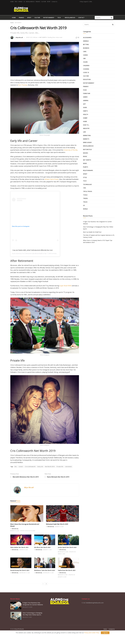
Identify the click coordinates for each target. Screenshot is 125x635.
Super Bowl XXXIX (65, 286)
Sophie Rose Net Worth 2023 (66, 570)
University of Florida (70, 150)
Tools (85, 195)
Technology (87, 184)
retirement (68, 466)
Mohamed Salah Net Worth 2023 (57, 524)
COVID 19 (86, 72)
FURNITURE (86, 93)
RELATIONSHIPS (88, 170)
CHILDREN (86, 65)
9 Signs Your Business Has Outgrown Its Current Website (33, 604)
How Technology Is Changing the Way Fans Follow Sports (32, 614)
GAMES (85, 97)
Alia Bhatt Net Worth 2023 (42, 547)
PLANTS (85, 167)
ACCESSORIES (87, 37)
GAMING (85, 100)
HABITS (85, 111)
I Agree (105, 633)
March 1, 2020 (48, 549)
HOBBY (85, 118)
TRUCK (85, 202)
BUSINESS (86, 48)
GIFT (84, 104)
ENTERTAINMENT (48, 17)
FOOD (85, 90)
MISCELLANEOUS (30, 1)
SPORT (48, 1)
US (24, 1)
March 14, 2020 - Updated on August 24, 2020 (23, 530)
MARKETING (87, 135)
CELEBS (14, 520)
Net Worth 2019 (50, 466)
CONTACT (81, 17)
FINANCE (38, 1)
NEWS (85, 163)
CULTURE (43, 1)
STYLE (85, 177)
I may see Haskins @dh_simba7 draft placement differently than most (32, 250)
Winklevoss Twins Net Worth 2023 (44, 570)
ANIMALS (86, 41)
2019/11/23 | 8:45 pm (32, 37)
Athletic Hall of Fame (52, 179)
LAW (84, 132)
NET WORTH (18, 22)
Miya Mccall (19, 37)
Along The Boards (19, 629)
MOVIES (85, 153)
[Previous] (43, 583)
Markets (86, 139)
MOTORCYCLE (87, 149)
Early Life (40, 466)
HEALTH (85, 114)
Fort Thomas (22, 85)
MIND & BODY (87, 142)
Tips (84, 188)
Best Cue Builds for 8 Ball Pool (92, 232)
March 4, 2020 (60, 526)
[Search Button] (111, 17)
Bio (16, 466)
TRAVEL (85, 198)
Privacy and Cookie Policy (91, 633)
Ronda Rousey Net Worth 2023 (19, 570)
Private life (60, 466)
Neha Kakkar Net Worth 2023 (19, 547)
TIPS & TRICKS (87, 191)
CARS (84, 51)
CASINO (85, 55)
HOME (12, 1)
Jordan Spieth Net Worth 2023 (67, 547)
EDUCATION (87, 79)
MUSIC (85, 156)
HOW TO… (86, 125)
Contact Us (54, 1)
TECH (16, 1)
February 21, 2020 (25, 572)
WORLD (20, 1)
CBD (84, 58)
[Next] (46, 583)
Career (21, 466)
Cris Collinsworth (27, 253)
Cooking (86, 69)
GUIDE (85, 107)
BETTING (86, 44)
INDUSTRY (86, 128)
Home (12, 22)
